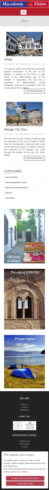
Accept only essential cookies (25, 478)
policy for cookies (19, 472)
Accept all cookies (25, 483)
